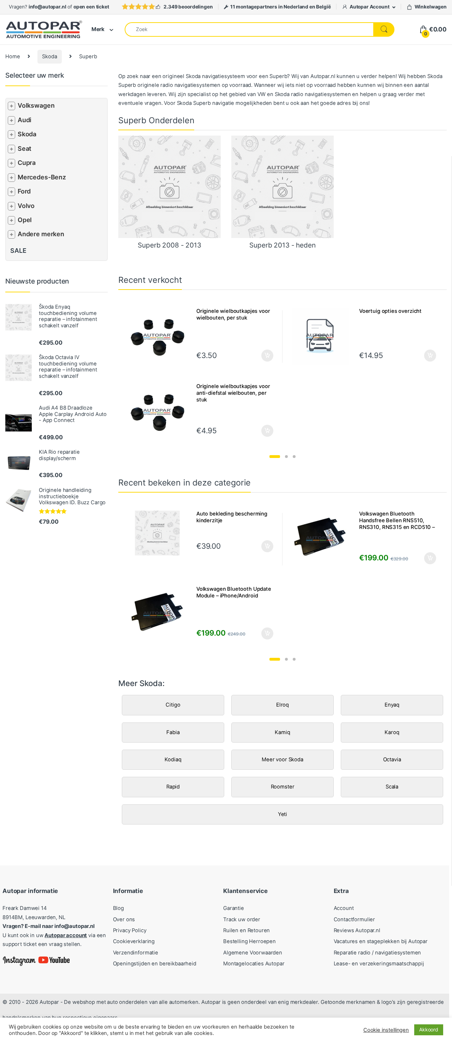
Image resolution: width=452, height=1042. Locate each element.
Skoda (49, 56)
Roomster (283, 787)
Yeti (282, 814)
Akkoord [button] (428, 1029)
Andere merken (41, 234)
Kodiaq (173, 759)
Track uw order (241, 919)
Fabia (172, 732)
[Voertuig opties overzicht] (323, 336)
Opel (25, 220)
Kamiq (282, 732)
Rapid (173, 787)
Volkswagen (36, 105)
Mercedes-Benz (42, 177)
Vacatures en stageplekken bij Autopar (381, 941)
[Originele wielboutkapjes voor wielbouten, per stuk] (160, 336)
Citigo (173, 705)
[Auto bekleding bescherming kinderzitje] (160, 533)
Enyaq (392, 705)
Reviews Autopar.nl (357, 930)
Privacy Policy (130, 930)
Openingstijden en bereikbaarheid (154, 963)
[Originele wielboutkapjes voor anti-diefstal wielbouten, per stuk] (160, 411)
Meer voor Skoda (282, 759)
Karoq (392, 732)
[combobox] (249, 29)
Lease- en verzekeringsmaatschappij (379, 963)
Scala (392, 787)
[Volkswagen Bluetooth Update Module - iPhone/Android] (160, 614)
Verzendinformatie (135, 952)
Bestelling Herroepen (249, 941)
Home (12, 56)
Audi (24, 120)
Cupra (27, 162)
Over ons (124, 919)
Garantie (233, 908)
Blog (118, 908)
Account (344, 908)
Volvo (26, 205)
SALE (18, 250)
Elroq (282, 705)
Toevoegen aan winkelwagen (258, 546)
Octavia (392, 759)
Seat (24, 148)
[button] (274, 456)
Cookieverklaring (134, 941)
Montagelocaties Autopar (254, 963)
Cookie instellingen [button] (386, 1030)
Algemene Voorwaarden (252, 952)
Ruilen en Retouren (246, 930)
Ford (24, 191)
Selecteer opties (262, 356)
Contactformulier (354, 919)
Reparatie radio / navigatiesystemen (377, 952)
